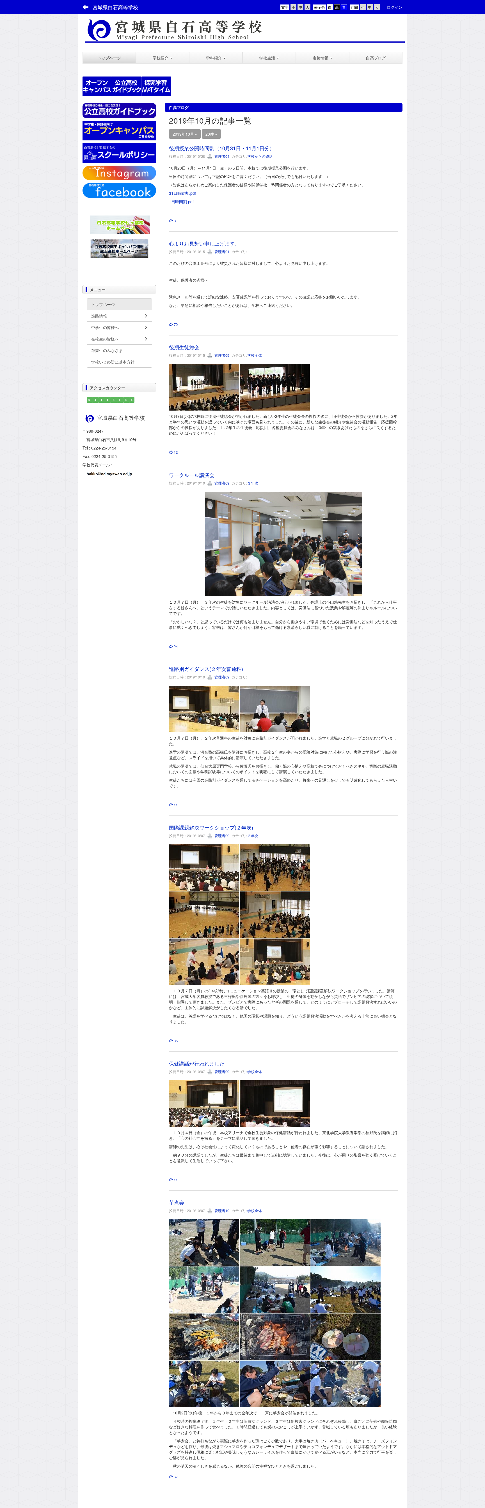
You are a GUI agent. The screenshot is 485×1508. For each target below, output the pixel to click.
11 (175, 804)
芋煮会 (176, 1202)
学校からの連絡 (260, 156)
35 (175, 1040)
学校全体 (254, 355)
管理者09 (221, 355)
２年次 (252, 835)
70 (175, 324)
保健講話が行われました (197, 1063)
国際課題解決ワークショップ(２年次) (211, 827)
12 (175, 452)
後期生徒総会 (184, 347)
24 (175, 646)
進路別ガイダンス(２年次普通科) (206, 668)
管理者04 (221, 156)
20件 (210, 134)
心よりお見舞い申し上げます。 (204, 243)
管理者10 (221, 1210)
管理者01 (221, 251)
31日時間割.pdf (182, 193)
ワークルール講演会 (191, 474)
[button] (162, 57)
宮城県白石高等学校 (115, 7)
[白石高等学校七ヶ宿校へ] (120, 224)
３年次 (252, 483)
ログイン (394, 7)
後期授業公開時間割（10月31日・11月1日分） (221, 148)
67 (175, 1476)
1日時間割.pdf (181, 201)
